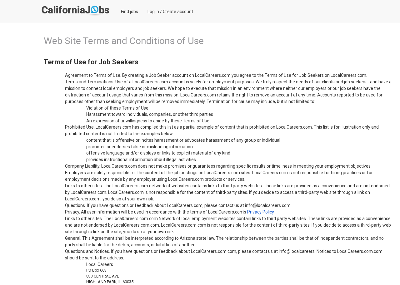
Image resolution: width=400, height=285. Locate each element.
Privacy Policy (260, 211)
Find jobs (129, 11)
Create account (178, 11)
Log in (153, 11)
